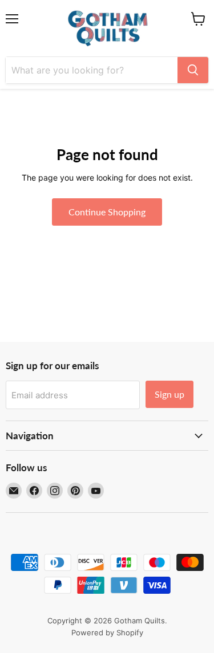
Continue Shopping (107, 211)
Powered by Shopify (107, 632)
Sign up (169, 394)
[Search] (192, 70)
